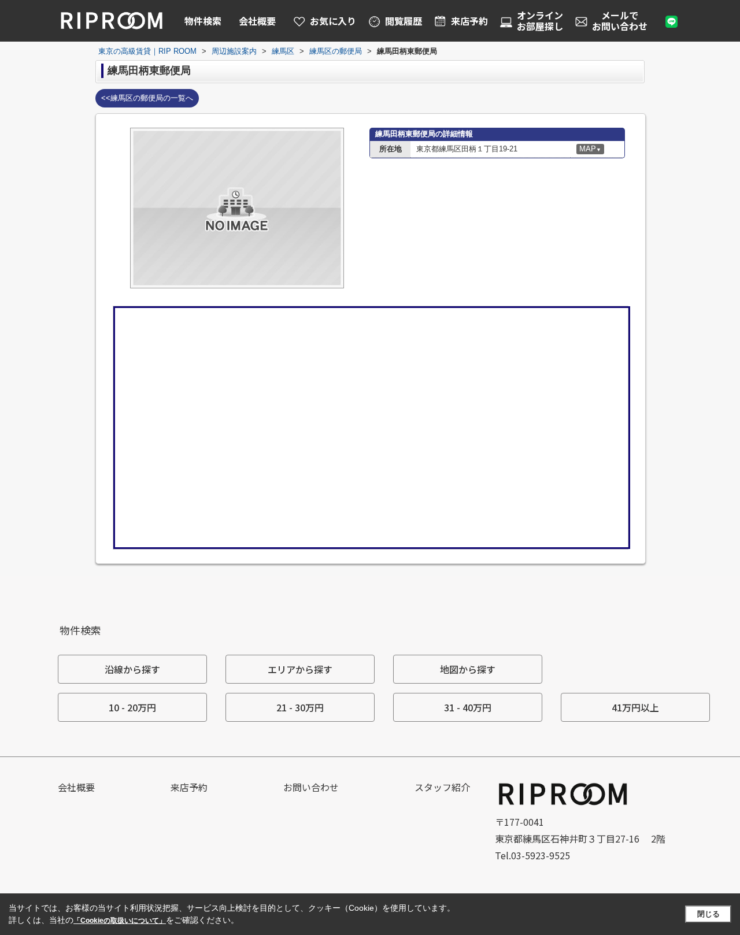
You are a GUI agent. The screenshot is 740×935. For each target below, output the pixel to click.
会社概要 (257, 21)
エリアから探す (300, 669)
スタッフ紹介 (442, 787)
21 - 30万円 (300, 707)
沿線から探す (132, 669)
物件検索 (202, 21)
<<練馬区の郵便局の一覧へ (147, 98)
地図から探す (467, 669)
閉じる (708, 914)
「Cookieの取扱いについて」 (119, 921)
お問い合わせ (311, 787)
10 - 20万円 (132, 707)
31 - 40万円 (467, 707)
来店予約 (189, 787)
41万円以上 (635, 707)
